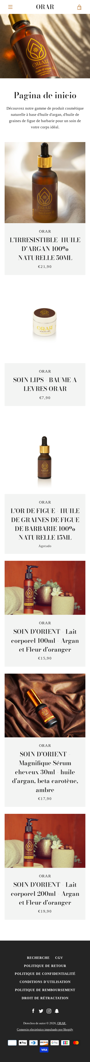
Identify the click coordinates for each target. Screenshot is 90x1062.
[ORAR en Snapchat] (56, 1010)
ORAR (45, 7)
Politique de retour (45, 966)
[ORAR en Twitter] (41, 1010)
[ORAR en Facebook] (33, 1010)
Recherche (38, 958)
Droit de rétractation (45, 998)
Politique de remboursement (45, 990)
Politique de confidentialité (45, 974)
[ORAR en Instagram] (49, 1010)
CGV (59, 958)
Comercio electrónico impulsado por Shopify (45, 1029)
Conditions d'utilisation (45, 982)
